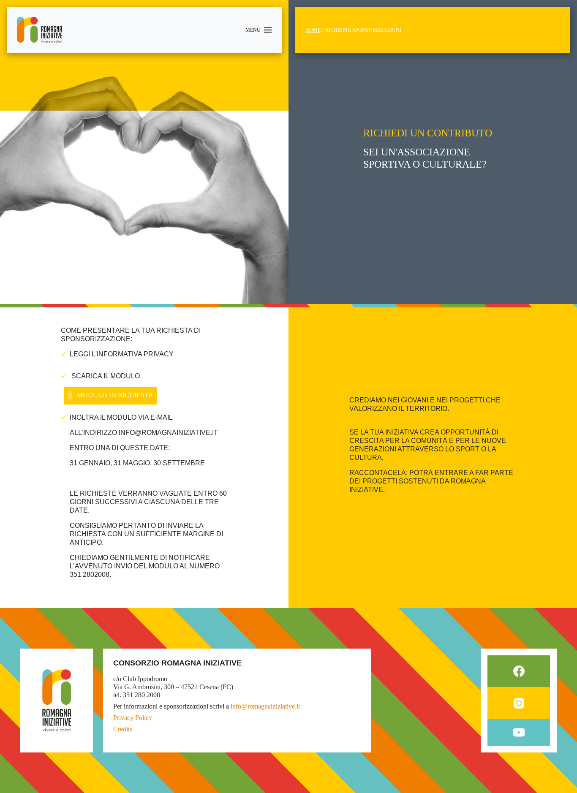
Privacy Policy (132, 717)
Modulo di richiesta (114, 395)
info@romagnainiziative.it (265, 706)
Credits (122, 729)
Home (313, 30)
